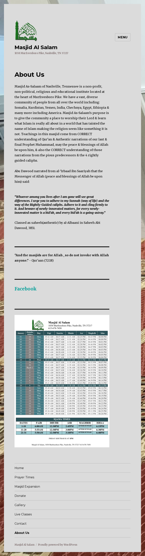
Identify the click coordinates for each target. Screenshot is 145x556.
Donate (20, 496)
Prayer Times (24, 477)
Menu (123, 37)
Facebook (26, 289)
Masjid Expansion (27, 486)
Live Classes (23, 514)
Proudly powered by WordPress (57, 544)
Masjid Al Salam (36, 47)
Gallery (20, 505)
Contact (21, 523)
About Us (22, 533)
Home (19, 468)
